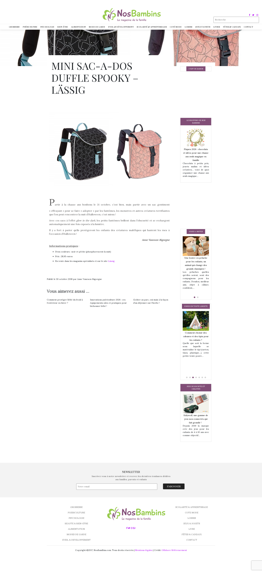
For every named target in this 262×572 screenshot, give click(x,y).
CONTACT (191, 540)
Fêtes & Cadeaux (232, 26)
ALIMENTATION (76, 529)
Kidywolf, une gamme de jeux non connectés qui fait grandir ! (196, 419)
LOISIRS (192, 518)
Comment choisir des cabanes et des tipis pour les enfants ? (196, 336)
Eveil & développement (121, 26)
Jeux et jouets (202, 26)
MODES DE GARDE (76, 534)
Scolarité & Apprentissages (152, 26)
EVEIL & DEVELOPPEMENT (76, 540)
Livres (216, 26)
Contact (248, 26)
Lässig (111, 261)
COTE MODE (191, 512)
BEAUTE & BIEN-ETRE (76, 523)
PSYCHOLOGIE (76, 518)
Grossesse (14, 26)
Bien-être (62, 26)
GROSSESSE (76, 507)
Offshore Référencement (174, 550)
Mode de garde (97, 26)
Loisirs (188, 26)
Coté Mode (176, 26)
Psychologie (47, 26)
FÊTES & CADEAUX (192, 534)
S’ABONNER (174, 486)
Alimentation (78, 26)
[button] (194, 297)
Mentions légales (143, 550)
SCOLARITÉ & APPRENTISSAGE (191, 507)
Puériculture (30, 26)
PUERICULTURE (76, 512)
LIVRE (192, 529)
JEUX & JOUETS (191, 523)
